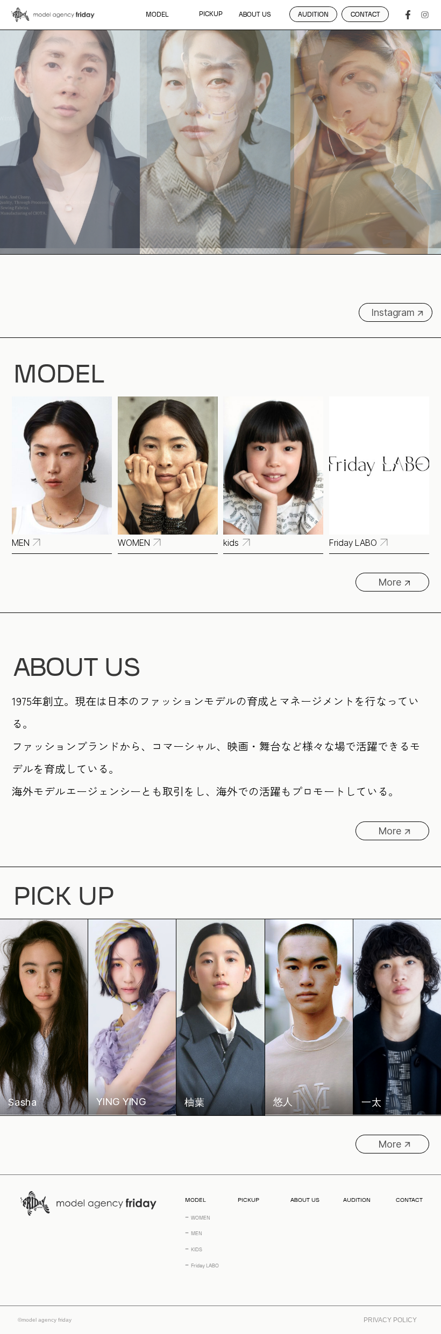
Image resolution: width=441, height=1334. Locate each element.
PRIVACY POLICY (390, 1320)
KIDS (196, 1250)
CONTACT (409, 1200)
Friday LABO (205, 1266)
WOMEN (200, 1218)
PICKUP (211, 15)
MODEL (157, 15)
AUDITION (357, 1200)
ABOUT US (255, 15)
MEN (196, 1233)
